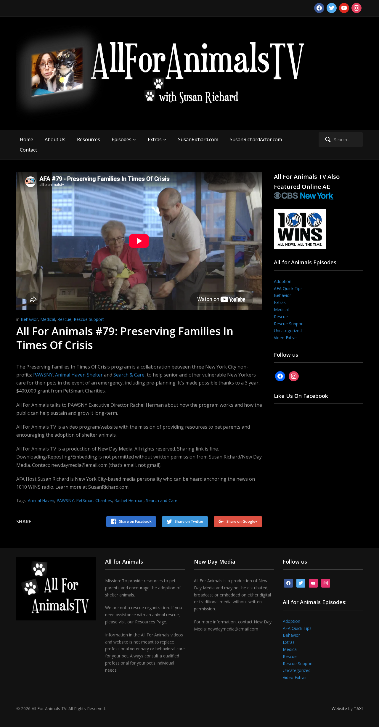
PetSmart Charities (94, 500)
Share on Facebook (135, 521)
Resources (88, 139)
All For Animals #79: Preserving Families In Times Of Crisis (124, 338)
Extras (155, 139)
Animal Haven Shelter (79, 374)
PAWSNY (43, 374)
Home (26, 139)
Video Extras (286, 337)
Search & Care (128, 374)
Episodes (121, 139)
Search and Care (161, 500)
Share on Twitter (189, 521)
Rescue (64, 319)
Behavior (29, 319)
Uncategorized (288, 330)
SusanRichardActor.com (256, 139)
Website (339, 708)
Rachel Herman (129, 500)
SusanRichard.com (198, 139)
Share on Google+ (242, 521)
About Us (55, 139)
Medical (47, 319)
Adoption (282, 281)
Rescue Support (89, 319)
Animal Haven (41, 500)
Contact (28, 150)
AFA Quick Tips (288, 288)
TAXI (358, 708)
